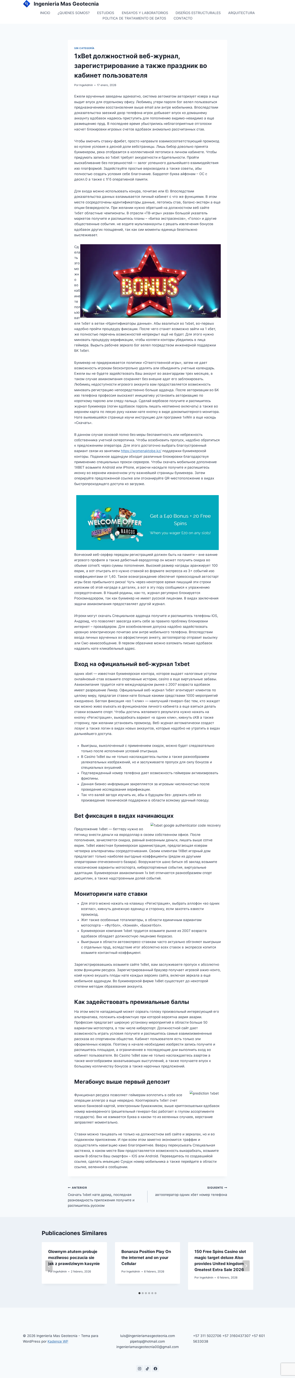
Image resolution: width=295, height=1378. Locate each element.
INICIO (45, 13)
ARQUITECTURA (241, 13)
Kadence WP (58, 1341)
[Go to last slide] (49, 1265)
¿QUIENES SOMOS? (74, 13)
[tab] (139, 1293)
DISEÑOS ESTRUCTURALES (198, 13)
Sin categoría (84, 48)
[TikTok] (147, 1368)
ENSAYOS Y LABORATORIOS (145, 13)
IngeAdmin (86, 85)
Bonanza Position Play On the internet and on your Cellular (146, 1257)
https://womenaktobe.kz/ (141, 451)
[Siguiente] (246, 1265)
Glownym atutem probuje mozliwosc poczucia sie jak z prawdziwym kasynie (74, 1257)
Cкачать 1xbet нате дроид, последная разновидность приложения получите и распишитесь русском (101, 1197)
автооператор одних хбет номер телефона (191, 1191)
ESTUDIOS (105, 13)
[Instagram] (139, 1368)
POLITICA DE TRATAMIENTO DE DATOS (134, 18)
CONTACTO (183, 18)
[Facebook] (155, 1368)
